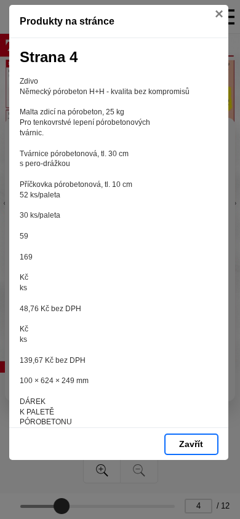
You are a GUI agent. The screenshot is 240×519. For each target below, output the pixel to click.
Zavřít (191, 444)
